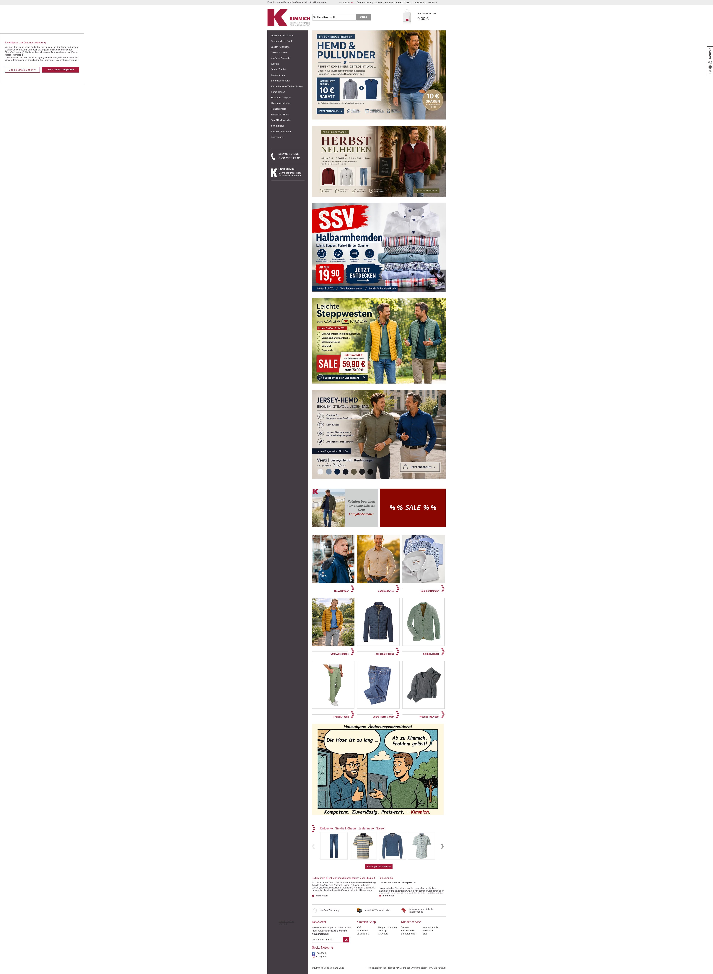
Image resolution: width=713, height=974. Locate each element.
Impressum (362, 930)
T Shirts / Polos (278, 109)
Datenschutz (362, 933)
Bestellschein (408, 930)
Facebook (321, 953)
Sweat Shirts (277, 126)
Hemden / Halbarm (280, 103)
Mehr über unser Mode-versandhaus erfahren (290, 172)
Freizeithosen (278, 75)
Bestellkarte (420, 3)
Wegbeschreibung (387, 927)
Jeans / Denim (278, 69)
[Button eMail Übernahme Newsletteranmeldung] (346, 939)
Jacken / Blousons (280, 47)
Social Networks (322, 947)
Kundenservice (411, 922)
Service (378, 3)
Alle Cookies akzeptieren (60, 69)
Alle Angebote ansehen (379, 866)
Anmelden (344, 2)
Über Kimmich (363, 3)
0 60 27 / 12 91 (290, 156)
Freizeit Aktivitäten (280, 114)
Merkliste (432, 3)
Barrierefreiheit (408, 933)
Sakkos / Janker (279, 52)
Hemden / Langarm (281, 97)
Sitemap (382, 930)
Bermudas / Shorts (280, 80)
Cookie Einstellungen (21, 69)
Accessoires (277, 137)
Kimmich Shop (366, 922)
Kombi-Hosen (278, 92)
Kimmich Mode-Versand (286, 922)
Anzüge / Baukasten (281, 58)
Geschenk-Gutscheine (282, 35)
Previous (313, 846)
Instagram (321, 956)
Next (442, 846)
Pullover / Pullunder (281, 131)
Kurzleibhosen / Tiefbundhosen (287, 86)
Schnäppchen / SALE (282, 41)
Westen (275, 64)
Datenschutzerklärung (66, 60)
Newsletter (319, 922)
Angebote (383, 933)
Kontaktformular (431, 927)
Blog (425, 933)
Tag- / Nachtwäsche (281, 120)
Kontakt (389, 3)
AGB (358, 927)
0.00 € (427, 16)
